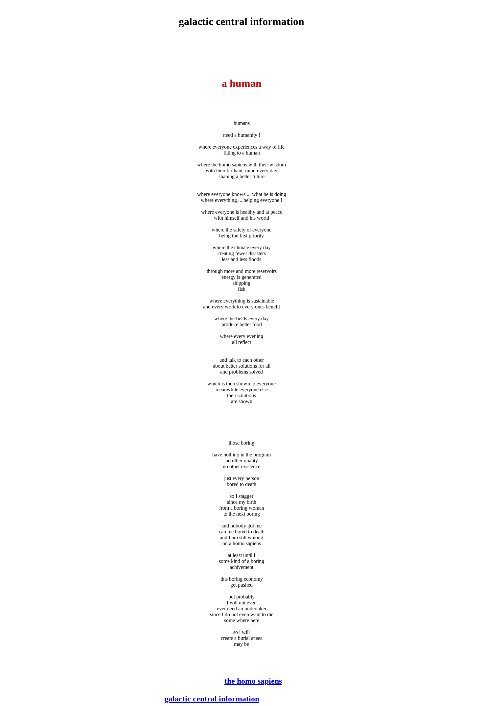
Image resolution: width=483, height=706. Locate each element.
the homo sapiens (253, 681)
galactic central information (212, 698)
